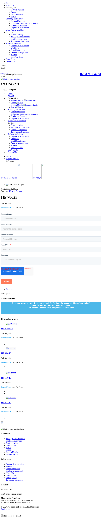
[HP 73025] (11, 373)
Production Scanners (19, 25)
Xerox (13, 16)
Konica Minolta (17, 14)
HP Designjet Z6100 (9, 178)
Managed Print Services (20, 37)
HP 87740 (37, 178)
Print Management (18, 50)
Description (10, 289)
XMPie (14, 55)
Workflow (15, 48)
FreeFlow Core (17, 57)
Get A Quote (11, 59)
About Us (10, 5)
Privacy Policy (11, 478)
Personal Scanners (18, 21)
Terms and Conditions (14, 480)
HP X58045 (7, 328)
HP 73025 (6, 378)
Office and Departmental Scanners (24, 23)
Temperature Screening (20, 41)
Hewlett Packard (17, 10)
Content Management (19, 52)
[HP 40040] (11, 348)
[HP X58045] (11, 324)
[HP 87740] (11, 398)
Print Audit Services (19, 39)
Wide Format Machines (15, 30)
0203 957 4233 (90, 74)
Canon (13, 12)
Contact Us (10, 61)
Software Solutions (13, 43)
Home (8, 3)
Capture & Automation (20, 28)
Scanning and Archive (14, 19)
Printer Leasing (17, 34)
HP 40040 (6, 353)
